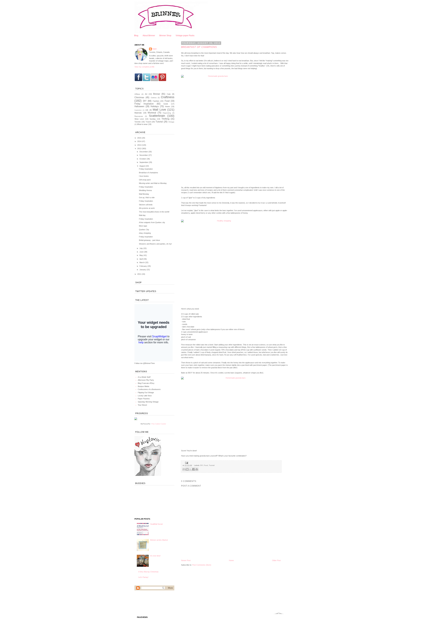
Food (206, 465)
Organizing (167, 113)
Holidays (155, 106)
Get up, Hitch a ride (147, 197)
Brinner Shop (165, 35)
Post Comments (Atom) (201, 565)
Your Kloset (142, 405)
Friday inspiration (146, 169)
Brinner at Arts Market (159, 540)
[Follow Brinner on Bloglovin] (147, 475)
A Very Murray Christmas (148, 572)
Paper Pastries (144, 399)
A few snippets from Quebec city (152, 222)
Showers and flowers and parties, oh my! (155, 244)
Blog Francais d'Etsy (146, 383)
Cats (169, 94)
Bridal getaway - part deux (149, 240)
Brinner (156, 94)
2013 (139, 145)
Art (146, 94)
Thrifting (165, 119)
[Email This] (184, 469)
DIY (201, 465)
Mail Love (159, 109)
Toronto (137, 122)
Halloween (139, 106)
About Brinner (149, 35)
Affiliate (137, 94)
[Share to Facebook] (193, 469)
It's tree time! (155, 556)
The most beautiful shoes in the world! (154, 212)
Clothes (154, 97)
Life (146, 110)
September (144, 162)
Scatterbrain (157, 115)
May (141, 255)
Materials (138, 113)
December (143, 152)
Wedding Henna (145, 190)
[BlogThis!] (187, 469)
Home (231, 560)
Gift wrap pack (145, 180)
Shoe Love (139, 119)
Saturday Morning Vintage (148, 402)
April (141, 259)
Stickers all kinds (146, 205)
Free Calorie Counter (159, 424)
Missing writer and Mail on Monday (153, 183)
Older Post (276, 560)
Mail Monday (144, 194)
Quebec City (144, 230)
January (143, 270)
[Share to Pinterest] (196, 469)
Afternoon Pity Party (146, 380)
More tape (143, 226)
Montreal (152, 112)
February (143, 266)
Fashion (156, 101)
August (142, 166)
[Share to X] (190, 469)
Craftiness (167, 97)
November (143, 155)
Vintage (171, 122)
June (141, 252)
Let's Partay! (143, 577)
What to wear (142, 124)
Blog (136, 35)
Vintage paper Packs (185, 35)
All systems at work (147, 208)
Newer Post (186, 560)
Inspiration (138, 110)
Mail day (142, 215)
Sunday (153, 119)
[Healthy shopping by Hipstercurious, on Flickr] (235, 261)
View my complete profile (144, 67)
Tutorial (211, 465)
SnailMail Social (156, 524)
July (141, 248)
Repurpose (138, 116)
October (143, 159)
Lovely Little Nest (145, 396)
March (142, 262)
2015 (139, 138)
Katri (154, 49)
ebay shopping (145, 233)
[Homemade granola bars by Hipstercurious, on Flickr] (235, 128)
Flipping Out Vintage (146, 392)
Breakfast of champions (148, 173)
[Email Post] (186, 463)
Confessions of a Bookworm (149, 389)
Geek (166, 104)
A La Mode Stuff (144, 377)
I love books (144, 176)
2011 (139, 274)
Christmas (139, 97)
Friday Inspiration (144, 103)
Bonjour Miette (143, 386)
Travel (148, 122)
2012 (139, 148)
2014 (139, 141)
